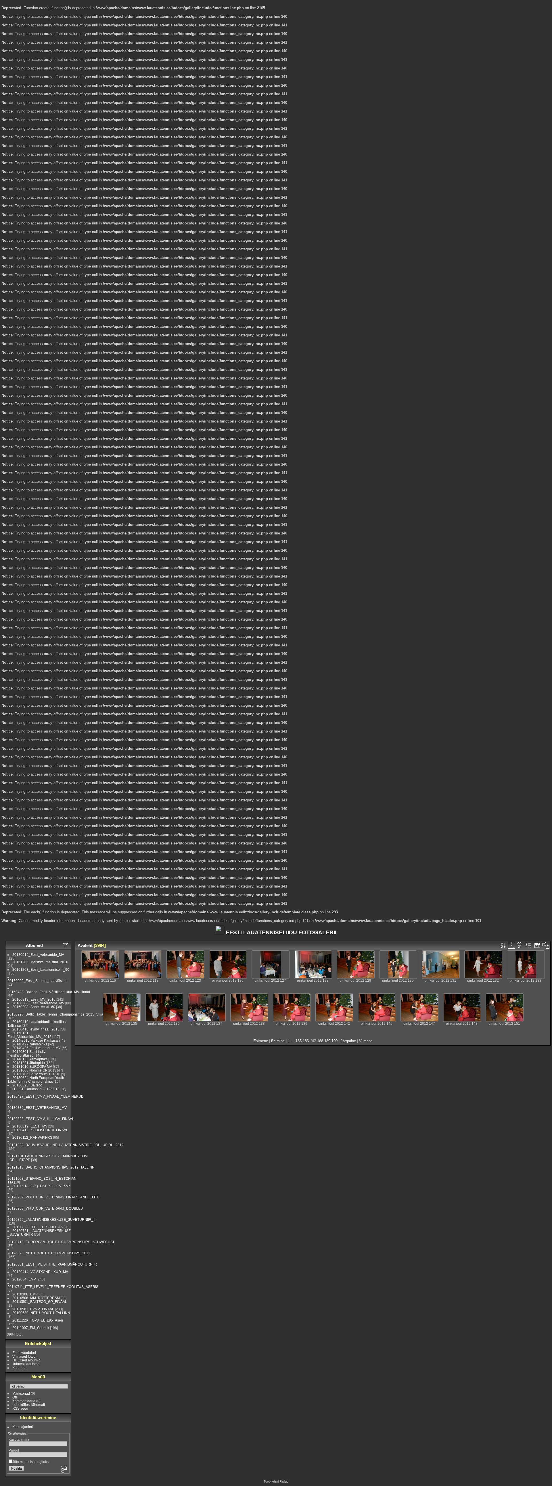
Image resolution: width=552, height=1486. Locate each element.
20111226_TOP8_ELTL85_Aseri (37, 1320)
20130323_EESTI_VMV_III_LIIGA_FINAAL (40, 1119)
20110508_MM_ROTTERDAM (36, 1298)
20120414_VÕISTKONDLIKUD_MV (40, 1272)
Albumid (34, 945)
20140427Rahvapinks (30, 1044)
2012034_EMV (24, 1279)
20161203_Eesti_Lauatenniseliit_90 (40, 969)
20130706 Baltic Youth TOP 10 (36, 1074)
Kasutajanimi (22, 1427)
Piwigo (283, 1481)
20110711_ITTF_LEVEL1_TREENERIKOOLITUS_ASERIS (52, 1287)
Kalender (19, 1367)
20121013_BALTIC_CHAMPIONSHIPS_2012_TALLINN (51, 1167)
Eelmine (278, 1041)
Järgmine (348, 1041)
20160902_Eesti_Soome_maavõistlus (37, 981)
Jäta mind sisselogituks (30, 1462)
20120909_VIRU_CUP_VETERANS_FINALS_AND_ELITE (53, 1197)
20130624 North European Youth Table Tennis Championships (35, 1079)
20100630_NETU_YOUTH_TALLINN (41, 1313)
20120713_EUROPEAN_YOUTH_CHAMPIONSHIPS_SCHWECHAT (60, 1242)
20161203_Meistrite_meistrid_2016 (40, 962)
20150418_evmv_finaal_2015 (36, 1029)
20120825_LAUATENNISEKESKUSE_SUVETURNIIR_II (51, 1219)
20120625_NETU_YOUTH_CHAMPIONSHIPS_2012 (48, 1253)
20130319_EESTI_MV (29, 1126)
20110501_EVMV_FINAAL (33, 1309)
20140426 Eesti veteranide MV (36, 1048)
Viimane (366, 1041)
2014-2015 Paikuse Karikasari (36, 1040)
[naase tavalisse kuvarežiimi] (528, 945)
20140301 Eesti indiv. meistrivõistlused (26, 1053)
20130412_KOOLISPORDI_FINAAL (40, 1130)
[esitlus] (520, 945)
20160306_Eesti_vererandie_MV (38, 1003)
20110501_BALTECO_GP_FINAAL (39, 1301)
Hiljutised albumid (26, 1360)
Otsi (15, 1397)
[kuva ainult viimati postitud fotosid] (66, 945)
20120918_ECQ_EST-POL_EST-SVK (41, 1186)
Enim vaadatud (24, 1353)
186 (306, 1041)
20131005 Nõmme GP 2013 (34, 1070)
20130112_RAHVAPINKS (32, 1137)
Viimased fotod (24, 1356)
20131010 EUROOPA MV (32, 1066)
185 (299, 1041)
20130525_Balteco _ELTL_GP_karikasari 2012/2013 (33, 1087)
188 (320, 1041)
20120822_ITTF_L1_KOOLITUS (37, 1227)
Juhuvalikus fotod (26, 1364)
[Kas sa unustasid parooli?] (63, 1469)
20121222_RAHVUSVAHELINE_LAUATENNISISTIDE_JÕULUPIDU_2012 (65, 1145)
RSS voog (20, 1408)
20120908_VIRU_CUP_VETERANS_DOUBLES (45, 1208)
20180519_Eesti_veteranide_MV (38, 954)
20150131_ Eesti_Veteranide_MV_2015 (29, 1035)
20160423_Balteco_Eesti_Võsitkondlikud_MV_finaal (48, 992)
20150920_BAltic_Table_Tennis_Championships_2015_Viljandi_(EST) (63, 1014)
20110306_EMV (25, 1294)
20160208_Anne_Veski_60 (33, 1007)
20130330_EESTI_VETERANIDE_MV (37, 1107)
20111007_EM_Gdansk (30, 1328)
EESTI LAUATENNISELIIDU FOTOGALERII (280, 932)
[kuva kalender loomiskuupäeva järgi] (546, 945)
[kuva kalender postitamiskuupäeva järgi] (537, 945)
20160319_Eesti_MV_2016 (33, 999)
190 (334, 1041)
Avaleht (85, 945)
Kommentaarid (23, 1401)
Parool (14, 1450)
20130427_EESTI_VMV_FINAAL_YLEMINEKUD (45, 1096)
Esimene (260, 1041)
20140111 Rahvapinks (29, 1059)
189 (327, 1041)
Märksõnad (21, 1393)
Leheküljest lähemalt (28, 1404)
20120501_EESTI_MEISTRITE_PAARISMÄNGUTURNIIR (52, 1264)
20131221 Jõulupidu (28, 1063)
